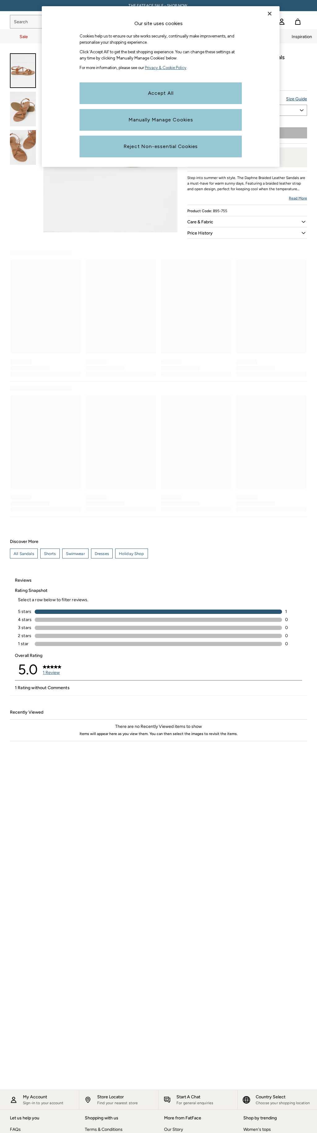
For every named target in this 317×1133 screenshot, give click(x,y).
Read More (298, 198)
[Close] (269, 13)
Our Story (173, 1129)
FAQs (15, 1129)
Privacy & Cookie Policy (165, 67)
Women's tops (257, 1129)
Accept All (161, 93)
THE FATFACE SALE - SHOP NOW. (158, 5)
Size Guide (296, 99)
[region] (161, 86)
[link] (282, 21)
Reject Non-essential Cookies (161, 146)
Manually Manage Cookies (160, 120)
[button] (247, 221)
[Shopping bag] (298, 21)
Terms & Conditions (104, 1129)
